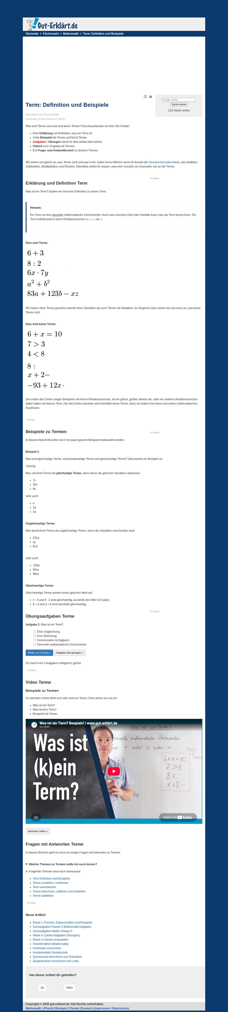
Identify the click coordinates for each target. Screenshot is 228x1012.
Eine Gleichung (46, 635)
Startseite (32, 33)
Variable (128, 166)
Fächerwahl (51, 33)
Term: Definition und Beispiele (103, 33)
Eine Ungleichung (48, 631)
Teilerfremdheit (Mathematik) (51, 943)
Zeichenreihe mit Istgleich (52, 640)
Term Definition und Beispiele (51, 878)
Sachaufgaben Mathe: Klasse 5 (52, 931)
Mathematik (71, 33)
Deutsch (87, 1008)
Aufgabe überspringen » (69, 652)
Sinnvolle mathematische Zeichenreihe (61, 644)
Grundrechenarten (160, 162)
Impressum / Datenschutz (112, 1008)
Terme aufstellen (43, 895)
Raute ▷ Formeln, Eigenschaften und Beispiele (62, 922)
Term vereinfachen (44, 887)
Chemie (74, 1008)
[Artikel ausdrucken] (150, 96)
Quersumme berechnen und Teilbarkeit (57, 956)
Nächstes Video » (38, 831)
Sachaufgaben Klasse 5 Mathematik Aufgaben (62, 926)
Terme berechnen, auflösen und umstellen (59, 891)
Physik (48, 1008)
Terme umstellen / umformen (50, 882)
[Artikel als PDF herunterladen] (145, 96)
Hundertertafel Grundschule (50, 952)
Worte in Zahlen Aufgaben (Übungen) (56, 935)
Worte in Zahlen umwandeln (50, 939)
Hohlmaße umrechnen (47, 948)
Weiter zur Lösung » (39, 652)
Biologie (61, 1008)
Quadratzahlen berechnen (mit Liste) (56, 961)
